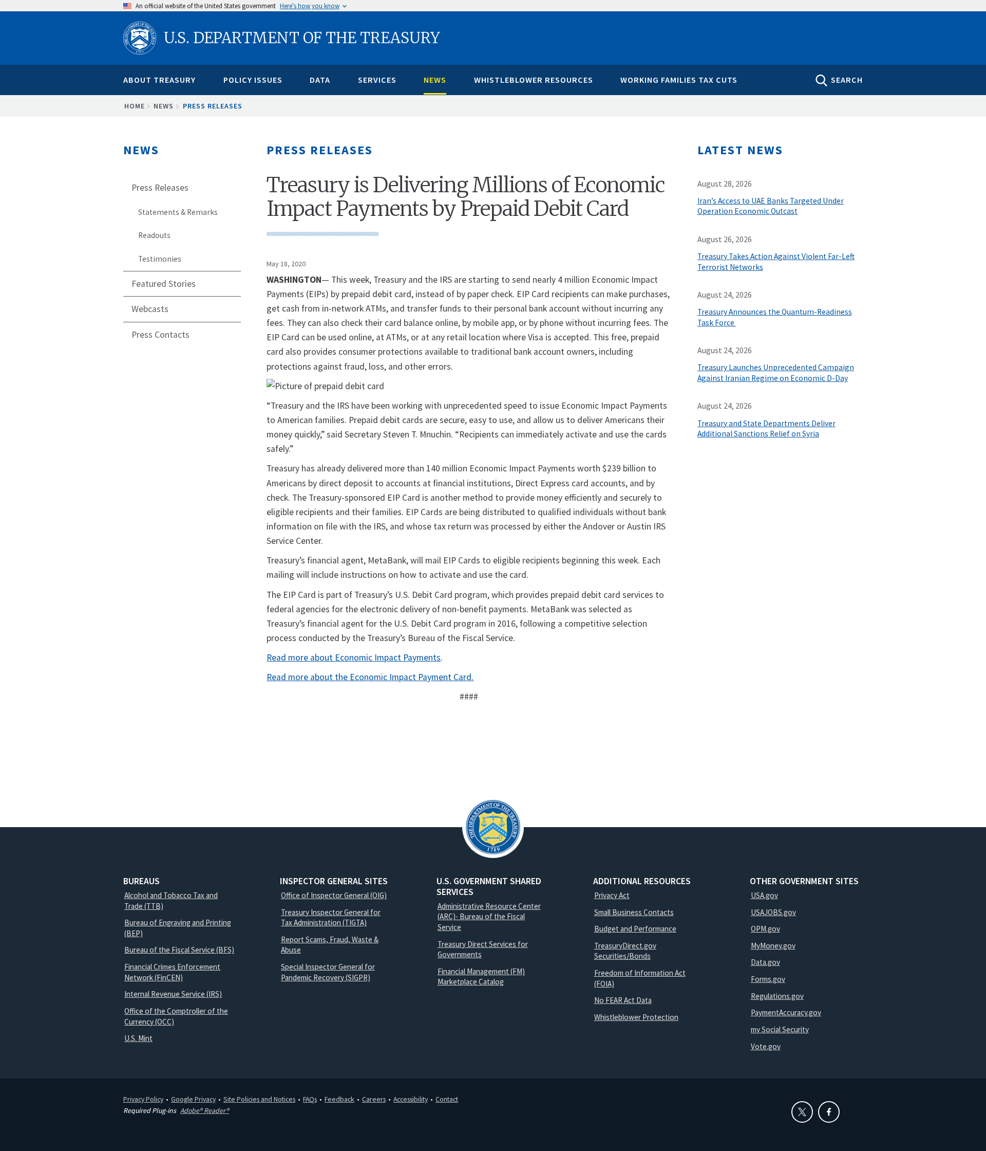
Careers (374, 1099)
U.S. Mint (138, 1038)
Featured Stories (163, 283)
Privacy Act (612, 895)
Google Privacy (193, 1099)
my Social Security (780, 1029)
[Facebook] (829, 1112)
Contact (446, 1099)
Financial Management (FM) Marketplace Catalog (481, 976)
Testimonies (159, 259)
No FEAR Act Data (623, 1000)
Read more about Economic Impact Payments (354, 657)
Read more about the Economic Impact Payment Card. (370, 677)
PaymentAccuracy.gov (786, 1012)
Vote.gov (766, 1046)
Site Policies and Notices (259, 1099)
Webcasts (149, 309)
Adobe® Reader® (204, 1110)
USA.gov (764, 895)
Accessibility (410, 1099)
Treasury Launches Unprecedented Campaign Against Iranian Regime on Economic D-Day (775, 372)
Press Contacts (160, 334)
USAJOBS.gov (773, 912)
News (435, 80)
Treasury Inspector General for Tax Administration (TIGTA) (331, 917)
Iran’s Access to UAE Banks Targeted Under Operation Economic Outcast (770, 206)
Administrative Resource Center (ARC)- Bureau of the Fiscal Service (489, 916)
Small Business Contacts (634, 912)
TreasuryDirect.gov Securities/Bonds (625, 951)
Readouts (154, 235)
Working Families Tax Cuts (678, 80)
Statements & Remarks (178, 212)
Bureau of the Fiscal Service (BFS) (179, 950)
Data (320, 80)
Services (377, 80)
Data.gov (765, 962)
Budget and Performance (635, 929)
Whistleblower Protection (636, 1017)
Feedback (339, 1099)
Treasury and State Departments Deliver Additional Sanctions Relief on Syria (766, 428)
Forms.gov (768, 979)
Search (847, 80)
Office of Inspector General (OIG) (334, 895)
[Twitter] (802, 1112)
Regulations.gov (777, 996)
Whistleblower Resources (533, 80)
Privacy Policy (143, 1099)
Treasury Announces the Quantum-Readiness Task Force (774, 317)
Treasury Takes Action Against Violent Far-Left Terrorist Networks (776, 261)
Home (134, 106)
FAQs (310, 1099)
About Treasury (159, 80)
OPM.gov (765, 929)
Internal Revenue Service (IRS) (173, 994)
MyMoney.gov (773, 946)
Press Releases (212, 106)
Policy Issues (252, 80)
